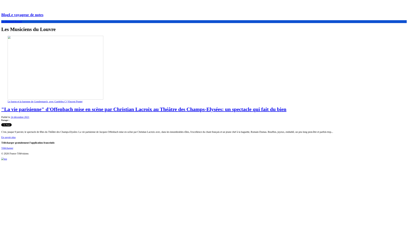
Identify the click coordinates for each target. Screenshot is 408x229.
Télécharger (7, 148)
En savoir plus (8, 137)
